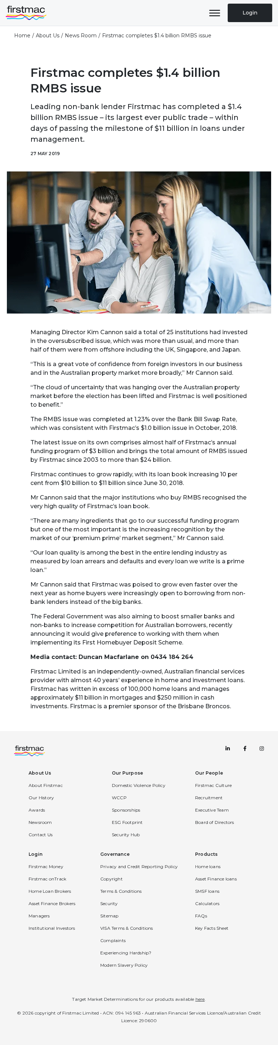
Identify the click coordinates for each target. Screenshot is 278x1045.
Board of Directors (214, 822)
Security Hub (126, 834)
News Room (81, 35)
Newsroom (40, 822)
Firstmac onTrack (47, 879)
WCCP (119, 797)
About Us (47, 35)
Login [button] (35, 854)
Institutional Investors (52, 928)
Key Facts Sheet (211, 928)
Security (109, 903)
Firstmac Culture (213, 785)
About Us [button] (40, 773)
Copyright (111, 879)
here (200, 999)
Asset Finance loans (216, 879)
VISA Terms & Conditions (126, 928)
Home (22, 35)
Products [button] (206, 854)
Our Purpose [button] (127, 773)
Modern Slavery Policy (124, 965)
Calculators (207, 903)
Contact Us (40, 834)
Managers (39, 915)
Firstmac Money (46, 866)
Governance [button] (115, 854)
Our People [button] (209, 773)
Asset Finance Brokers (52, 903)
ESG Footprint (127, 822)
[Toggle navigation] (214, 13)
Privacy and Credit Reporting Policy (139, 866)
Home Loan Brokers (50, 891)
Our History (41, 797)
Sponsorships (126, 810)
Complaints (113, 940)
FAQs (201, 915)
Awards (37, 810)
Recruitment (209, 797)
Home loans (207, 866)
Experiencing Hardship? (125, 952)
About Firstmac (46, 785)
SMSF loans (207, 891)
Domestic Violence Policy (138, 785)
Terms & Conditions (121, 891)
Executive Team (212, 810)
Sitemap (109, 915)
